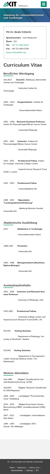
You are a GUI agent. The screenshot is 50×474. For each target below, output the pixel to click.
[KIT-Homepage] (10, 4)
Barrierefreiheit (17, 470)
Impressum (21, 468)
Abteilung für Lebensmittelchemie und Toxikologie (24, 6)
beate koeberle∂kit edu (16, 52)
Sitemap (29, 470)
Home (12, 468)
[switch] (33, 4)
